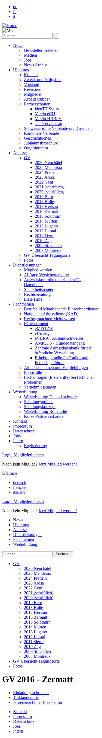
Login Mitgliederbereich (23, 455)
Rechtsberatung (37, 294)
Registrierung (35, 445)
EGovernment (36, 323)
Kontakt (31, 74)
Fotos (28, 260)
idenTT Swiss (47, 109)
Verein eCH (45, 113)
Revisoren (32, 89)
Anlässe (20, 152)
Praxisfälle (33, 372)
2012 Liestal (45, 231)
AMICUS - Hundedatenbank (60, 343)
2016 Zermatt (46, 211)
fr (14, 11)
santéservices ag (48, 123)
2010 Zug (43, 240)
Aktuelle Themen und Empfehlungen (56, 367)
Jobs (28, 60)
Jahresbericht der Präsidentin (37, 702)
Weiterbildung (25, 392)
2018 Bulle (44, 201)
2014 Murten (46, 221)
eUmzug (42, 333)
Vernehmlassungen (40, 387)
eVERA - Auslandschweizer (59, 338)
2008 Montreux (48, 250)
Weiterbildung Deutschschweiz (50, 396)
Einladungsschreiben (31, 692)
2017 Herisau (46, 206)
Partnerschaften (37, 104)
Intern (18, 440)
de (15, 6)
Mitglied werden (38, 270)
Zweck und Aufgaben (42, 79)
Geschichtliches (37, 138)
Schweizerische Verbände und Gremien (58, 128)
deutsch (19, 482)
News (18, 45)
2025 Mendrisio (48, 167)
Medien (30, 55)
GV (27, 157)
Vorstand (31, 84)
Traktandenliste (26, 697)
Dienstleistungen (27, 265)
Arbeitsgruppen (37, 99)
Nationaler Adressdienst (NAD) (51, 314)
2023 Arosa (45, 177)
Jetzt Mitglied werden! (58, 464)
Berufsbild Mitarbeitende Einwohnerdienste (61, 309)
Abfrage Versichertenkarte (46, 274)
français (19, 487)
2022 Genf (44, 182)
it (14, 16)
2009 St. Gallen (48, 245)
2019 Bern (44, 196)
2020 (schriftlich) (49, 192)
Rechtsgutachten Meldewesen (49, 318)
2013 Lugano (46, 226)
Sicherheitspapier (38, 289)
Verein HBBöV (48, 118)
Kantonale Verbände (41, 133)
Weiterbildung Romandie (45, 411)
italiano (19, 492)
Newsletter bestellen (41, 50)
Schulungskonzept (39, 406)
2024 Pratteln (46, 172)
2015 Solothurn (48, 216)
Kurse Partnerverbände (43, 416)
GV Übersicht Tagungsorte (47, 255)
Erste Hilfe (33, 299)
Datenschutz (23, 431)
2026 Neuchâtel (48, 162)
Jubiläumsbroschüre (41, 143)
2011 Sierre (44, 235)
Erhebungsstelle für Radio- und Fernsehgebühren (61, 360)
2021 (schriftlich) (49, 187)
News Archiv (35, 65)
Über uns (21, 70)
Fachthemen (23, 304)
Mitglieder (33, 94)
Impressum (22, 426)
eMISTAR (44, 328)
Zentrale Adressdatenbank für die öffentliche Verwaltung (63, 350)
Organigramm (36, 148)
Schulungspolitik (38, 401)
